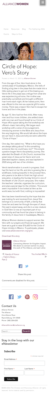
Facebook (11, 296)
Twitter (19, 296)
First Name (9, 369)
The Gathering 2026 (37, 29)
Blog (24, 29)
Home (6, 29)
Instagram (35, 296)
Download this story (11, 236)
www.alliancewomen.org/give (19, 231)
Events (6, 34)
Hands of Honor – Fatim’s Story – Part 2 (10, 257)
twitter (27, 266)
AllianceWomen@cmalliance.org (13, 325)
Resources (15, 29)
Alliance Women (15, 14)
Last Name (29, 369)
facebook (20, 266)
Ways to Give (17, 34)
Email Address (10, 359)
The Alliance (27, 296)
